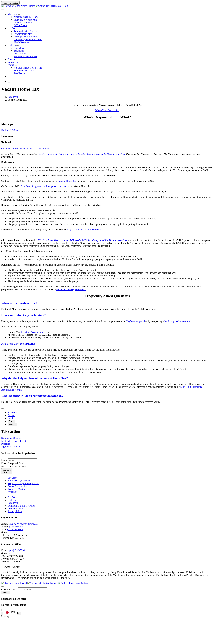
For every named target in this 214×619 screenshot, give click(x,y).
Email (9, 463)
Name (4, 460)
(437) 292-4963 (15, 529)
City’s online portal (135, 321)
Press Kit (12, 492)
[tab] (6, 148)
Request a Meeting (17, 489)
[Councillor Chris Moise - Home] (35, 6)
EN (13, 612)
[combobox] (10, 612)
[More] (19, 14)
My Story (12, 477)
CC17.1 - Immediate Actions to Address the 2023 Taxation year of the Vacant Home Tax (81, 154)
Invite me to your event (19, 480)
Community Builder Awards (21, 505)
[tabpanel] (107, 194)
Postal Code (7, 466)
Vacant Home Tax (67, 181)
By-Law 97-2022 (9, 130)
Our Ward (12, 497)
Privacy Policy (15, 511)
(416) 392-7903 (17, 526)
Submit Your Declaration (107, 110)
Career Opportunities (18, 486)
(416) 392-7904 (17, 550)
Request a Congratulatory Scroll (23, 483)
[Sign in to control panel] (14, 583)
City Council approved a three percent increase (44, 186)
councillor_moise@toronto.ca (23, 523)
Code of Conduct (16, 508)
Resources (13, 97)
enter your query (9, 589)
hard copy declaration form (177, 321)
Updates (12, 500)
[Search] (2, 9)
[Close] (2, 408)
